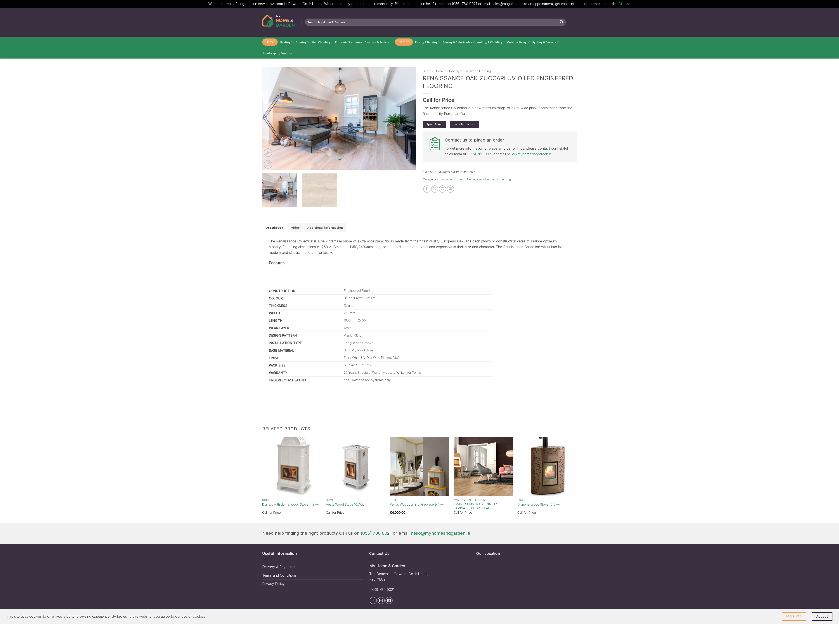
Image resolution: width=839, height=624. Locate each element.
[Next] (408, 118)
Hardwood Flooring (477, 71)
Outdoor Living (517, 42)
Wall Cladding (321, 42)
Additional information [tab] (325, 228)
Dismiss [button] (625, 4)
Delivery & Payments (278, 567)
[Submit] (561, 22)
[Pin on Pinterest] (450, 189)
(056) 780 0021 (479, 154)
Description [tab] (275, 228)
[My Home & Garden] (278, 22)
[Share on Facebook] (426, 189)
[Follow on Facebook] (373, 600)
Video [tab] (295, 228)
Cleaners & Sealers (377, 42)
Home (439, 71)
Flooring (300, 42)
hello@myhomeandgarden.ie (529, 154)
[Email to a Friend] (442, 189)
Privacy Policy (273, 583)
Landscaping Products (277, 53)
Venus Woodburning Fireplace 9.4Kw (417, 504)
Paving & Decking (426, 42)
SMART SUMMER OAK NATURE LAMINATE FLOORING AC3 (476, 506)
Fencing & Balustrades (457, 42)
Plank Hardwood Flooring (494, 179)
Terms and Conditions (279, 575)
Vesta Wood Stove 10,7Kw (345, 504)
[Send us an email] (389, 600)
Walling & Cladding (489, 42)
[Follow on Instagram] (381, 600)
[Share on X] (434, 189)
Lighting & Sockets (544, 42)
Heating (285, 42)
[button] (268, 152)
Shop (426, 71)
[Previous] (271, 118)
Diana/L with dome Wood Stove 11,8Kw (290, 504)
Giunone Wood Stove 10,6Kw (538, 504)
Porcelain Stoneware (348, 42)
